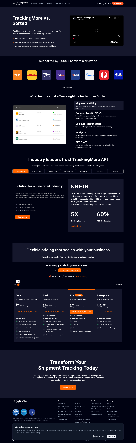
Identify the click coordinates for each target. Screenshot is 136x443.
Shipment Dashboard (64, 409)
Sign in (99, 3)
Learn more (22, 217)
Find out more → (68, 87)
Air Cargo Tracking (63, 406)
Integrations (62, 417)
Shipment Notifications (64, 414)
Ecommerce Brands (96, 414)
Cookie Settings (99, 436)
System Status (111, 419)
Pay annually (69, 276)
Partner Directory (112, 414)
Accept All (111, 436)
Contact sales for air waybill (69, 270)
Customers (110, 409)
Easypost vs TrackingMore (82, 422)
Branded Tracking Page (65, 411)
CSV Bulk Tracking (96, 409)
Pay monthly (56, 276)
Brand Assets (78, 414)
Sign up (107, 3)
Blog (76, 409)
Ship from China (62, 419)
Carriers (41, 3)
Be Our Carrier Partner (113, 417)
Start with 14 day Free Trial (27, 312)
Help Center (78, 411)
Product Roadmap (112, 411)
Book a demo (68, 387)
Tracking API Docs (80, 406)
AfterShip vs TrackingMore (82, 419)
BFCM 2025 (78, 403)
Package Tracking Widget (98, 406)
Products (33, 3)
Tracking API (62, 403)
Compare (77, 417)
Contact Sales (108, 312)
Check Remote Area (96, 403)
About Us (110, 403)
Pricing (67, 3)
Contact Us (110, 406)
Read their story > (77, 226)
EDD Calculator (95, 411)
